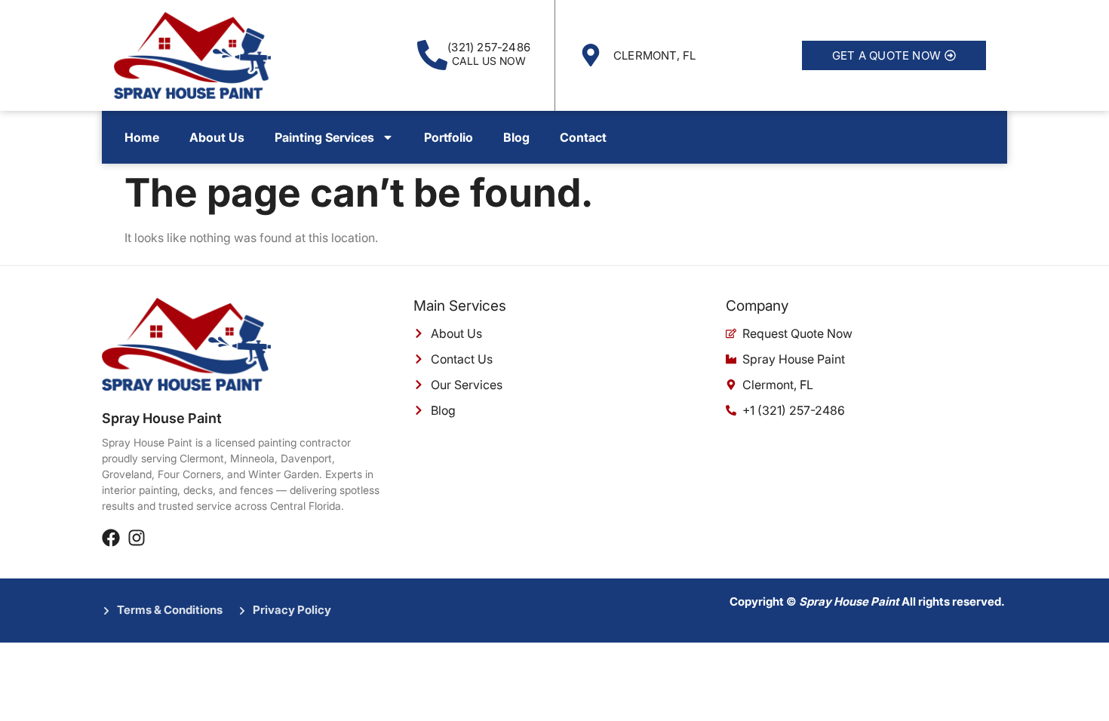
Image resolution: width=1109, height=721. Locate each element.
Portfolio (448, 137)
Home (141, 137)
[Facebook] (111, 538)
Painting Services (324, 137)
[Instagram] (136, 538)
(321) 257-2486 (488, 47)
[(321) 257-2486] (432, 55)
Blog (516, 137)
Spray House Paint (162, 418)
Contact (583, 137)
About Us (216, 137)
